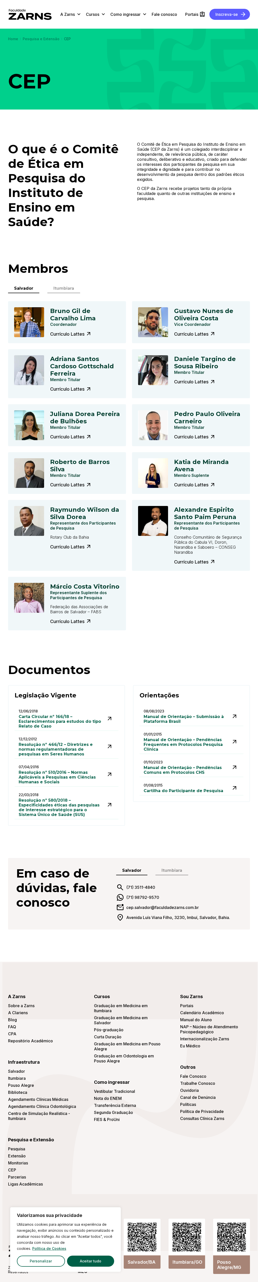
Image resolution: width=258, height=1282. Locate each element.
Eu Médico (190, 1045)
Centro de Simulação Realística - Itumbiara (39, 1116)
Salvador (16, 1071)
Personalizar (41, 1261)
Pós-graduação (108, 1029)
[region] (65, 1239)
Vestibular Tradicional (114, 1091)
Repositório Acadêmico (30, 1040)
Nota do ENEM (108, 1098)
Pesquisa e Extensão (41, 39)
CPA (12, 1033)
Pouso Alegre (21, 1085)
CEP (12, 1169)
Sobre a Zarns (21, 1005)
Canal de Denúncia (198, 1097)
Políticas (188, 1104)
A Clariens (18, 1012)
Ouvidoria (189, 1090)
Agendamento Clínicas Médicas (38, 1099)
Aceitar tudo (90, 1261)
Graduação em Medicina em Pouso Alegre (127, 1046)
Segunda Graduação (113, 1112)
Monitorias (18, 1162)
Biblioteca (17, 1092)
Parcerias (17, 1177)
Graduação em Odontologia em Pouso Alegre (124, 1058)
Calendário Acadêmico (202, 1012)
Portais (186, 1005)
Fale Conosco (193, 1076)
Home (13, 39)
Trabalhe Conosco (197, 1083)
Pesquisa (16, 1148)
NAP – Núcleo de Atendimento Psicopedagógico (209, 1029)
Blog (12, 1019)
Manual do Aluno (196, 1019)
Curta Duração (107, 1036)
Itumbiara (17, 1078)
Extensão (17, 1155)
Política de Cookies (49, 1248)
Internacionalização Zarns (204, 1038)
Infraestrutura (24, 1062)
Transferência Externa (115, 1105)
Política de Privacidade (202, 1111)
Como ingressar (112, 1082)
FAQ (12, 1026)
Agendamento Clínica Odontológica (42, 1106)
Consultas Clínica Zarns (202, 1118)
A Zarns (16, 996)
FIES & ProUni (107, 1119)
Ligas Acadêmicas (25, 1184)
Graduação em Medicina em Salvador (121, 1020)
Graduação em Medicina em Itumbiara (121, 1008)
